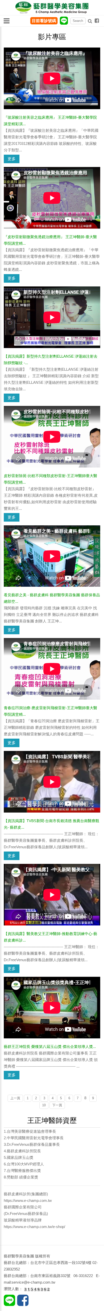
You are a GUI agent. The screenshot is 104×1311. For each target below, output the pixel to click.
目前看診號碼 (44, 21)
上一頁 (15, 1098)
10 (44, 1105)
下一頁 (57, 1105)
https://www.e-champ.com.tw (28, 1200)
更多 (12, 159)
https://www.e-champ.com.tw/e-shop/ (34, 1226)
